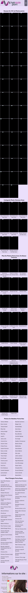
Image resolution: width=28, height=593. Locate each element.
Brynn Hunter (4, 424)
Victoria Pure (4, 441)
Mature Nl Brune (5, 523)
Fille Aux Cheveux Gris (20, 529)
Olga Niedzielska (19, 460)
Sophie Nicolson (5, 448)
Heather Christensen (20, 441)
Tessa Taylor (4, 455)
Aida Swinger (4, 453)
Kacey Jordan (4, 451)
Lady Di (2, 436)
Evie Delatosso (4, 468)
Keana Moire (18, 475)
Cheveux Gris (4, 552)
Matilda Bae (18, 446)
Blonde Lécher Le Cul (20, 508)
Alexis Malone (18, 451)
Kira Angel (17, 438)
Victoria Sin (3, 463)
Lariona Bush (4, 472)
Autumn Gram (4, 443)
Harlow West (18, 431)
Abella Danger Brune (6, 528)
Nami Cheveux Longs (20, 544)
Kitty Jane (17, 453)
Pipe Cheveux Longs (6, 526)
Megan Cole (18, 424)
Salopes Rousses (5, 492)
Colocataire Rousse (20, 536)
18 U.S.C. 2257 (5, 579)
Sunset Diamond (19, 470)
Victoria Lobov (4, 460)
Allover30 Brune (5, 510)
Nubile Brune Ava (19, 547)
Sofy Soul (3, 465)
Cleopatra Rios (18, 468)
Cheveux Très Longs (20, 557)
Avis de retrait (5, 576)
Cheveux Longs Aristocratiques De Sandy (19, 533)
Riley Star (3, 429)
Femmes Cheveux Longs (7, 554)
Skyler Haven (18, 465)
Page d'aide (4, 580)
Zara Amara (18, 429)
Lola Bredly (3, 475)
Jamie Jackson (18, 455)
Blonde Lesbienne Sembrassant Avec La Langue (6, 548)
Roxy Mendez (18, 434)
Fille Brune (3, 513)
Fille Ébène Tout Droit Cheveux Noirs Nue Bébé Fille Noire (20, 541)
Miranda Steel (18, 458)
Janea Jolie (3, 438)
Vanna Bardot (18, 448)
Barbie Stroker (18, 443)
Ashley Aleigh (4, 431)
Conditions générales (6, 577)
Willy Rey (3, 434)
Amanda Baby (18, 426)
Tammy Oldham (4, 421)
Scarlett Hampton (5, 470)
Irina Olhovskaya (19, 463)
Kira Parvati (3, 458)
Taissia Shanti (4, 426)
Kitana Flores (4, 446)
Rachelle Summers (19, 421)
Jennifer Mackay (19, 436)
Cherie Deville (18, 472)
